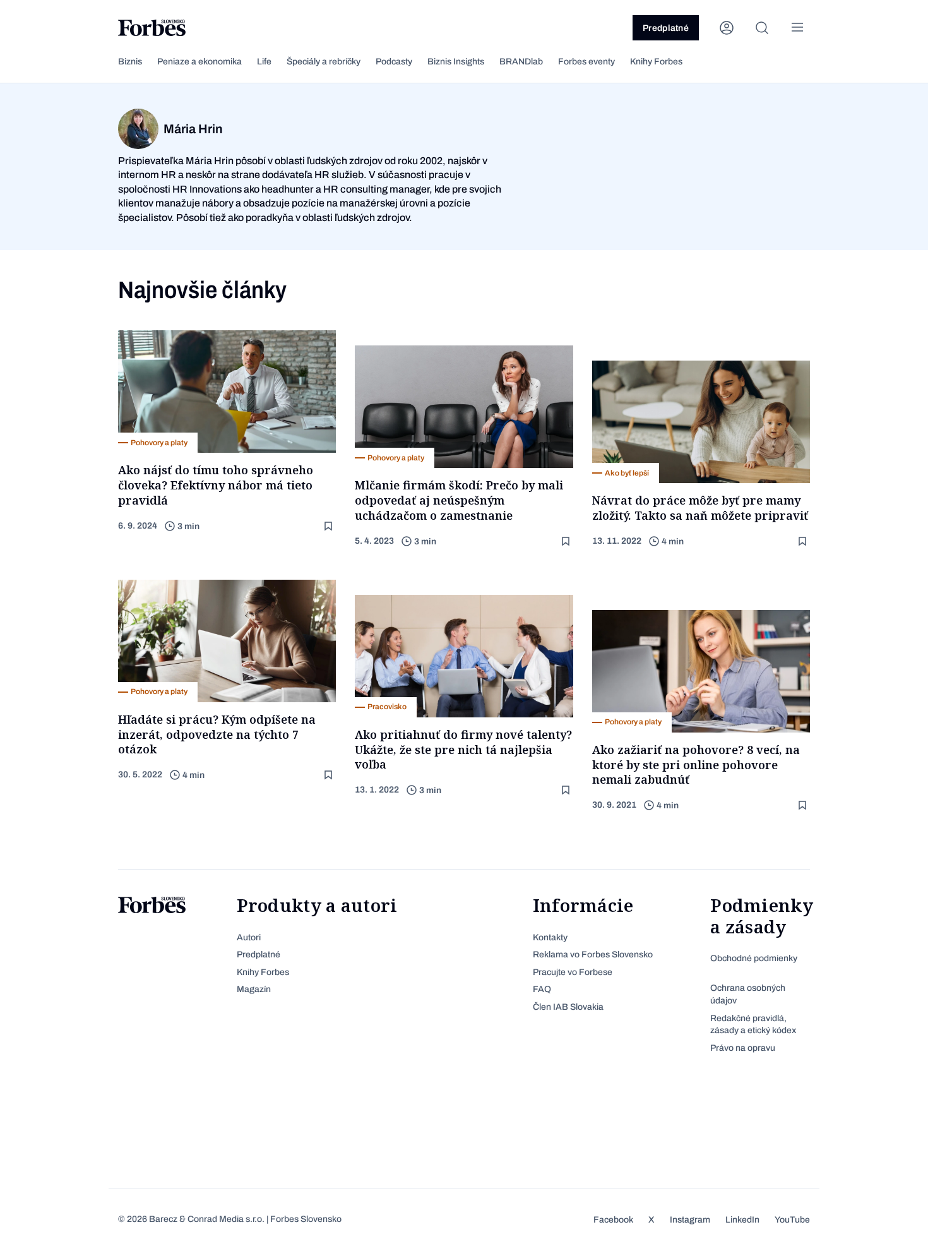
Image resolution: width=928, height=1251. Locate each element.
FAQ (542, 989)
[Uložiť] (329, 526)
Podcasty (394, 61)
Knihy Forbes (656, 61)
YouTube (792, 1219)
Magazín (254, 989)
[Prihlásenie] (726, 27)
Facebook (613, 1219)
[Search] (762, 27)
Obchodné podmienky (753, 958)
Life (264, 61)
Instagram (690, 1219)
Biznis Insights (455, 61)
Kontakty (550, 937)
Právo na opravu (742, 1048)
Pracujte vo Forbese (572, 972)
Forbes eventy (586, 61)
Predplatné (666, 28)
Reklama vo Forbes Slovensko (593, 954)
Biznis (130, 61)
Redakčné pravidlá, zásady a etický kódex (753, 1025)
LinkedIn (742, 1219)
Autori (249, 937)
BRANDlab (521, 61)
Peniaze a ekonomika (199, 61)
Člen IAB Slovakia (568, 1007)
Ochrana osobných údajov (747, 994)
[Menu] (797, 27)
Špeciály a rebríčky (323, 61)
